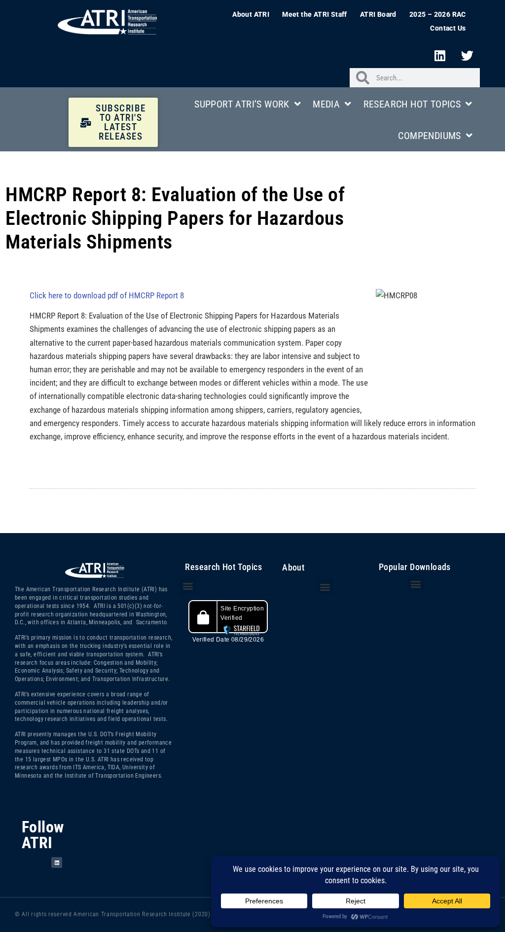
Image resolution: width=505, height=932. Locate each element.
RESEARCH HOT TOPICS (412, 104)
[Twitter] (467, 55)
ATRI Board (378, 14)
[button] (188, 586)
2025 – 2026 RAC (437, 14)
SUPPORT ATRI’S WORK (241, 104)
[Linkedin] (440, 55)
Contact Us (448, 28)
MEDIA (326, 104)
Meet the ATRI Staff (314, 14)
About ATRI (250, 14)
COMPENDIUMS (429, 136)
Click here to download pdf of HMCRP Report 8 (107, 295)
